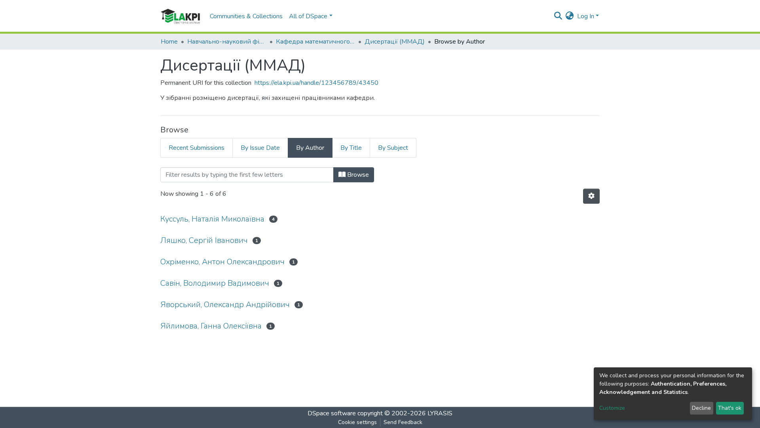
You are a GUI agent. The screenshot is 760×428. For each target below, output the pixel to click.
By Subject (393, 147)
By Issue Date (260, 147)
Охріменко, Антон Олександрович (222, 261)
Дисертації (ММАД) (395, 41)
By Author (310, 147)
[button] (570, 16)
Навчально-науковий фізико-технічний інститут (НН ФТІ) (226, 41)
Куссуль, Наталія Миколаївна (212, 219)
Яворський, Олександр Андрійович (225, 304)
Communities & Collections (246, 16)
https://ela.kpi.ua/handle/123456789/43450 (316, 82)
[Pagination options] (591, 196)
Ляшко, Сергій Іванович (204, 240)
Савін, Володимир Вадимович (214, 283)
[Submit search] (558, 16)
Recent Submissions (196, 147)
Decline (701, 408)
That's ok (729, 408)
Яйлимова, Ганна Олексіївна (211, 326)
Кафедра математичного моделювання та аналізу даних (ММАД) (315, 41)
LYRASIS (440, 413)
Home (169, 41)
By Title (351, 147)
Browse (357, 174)
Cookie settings (357, 422)
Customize (612, 408)
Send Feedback (403, 422)
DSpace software (332, 413)
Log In (585, 16)
